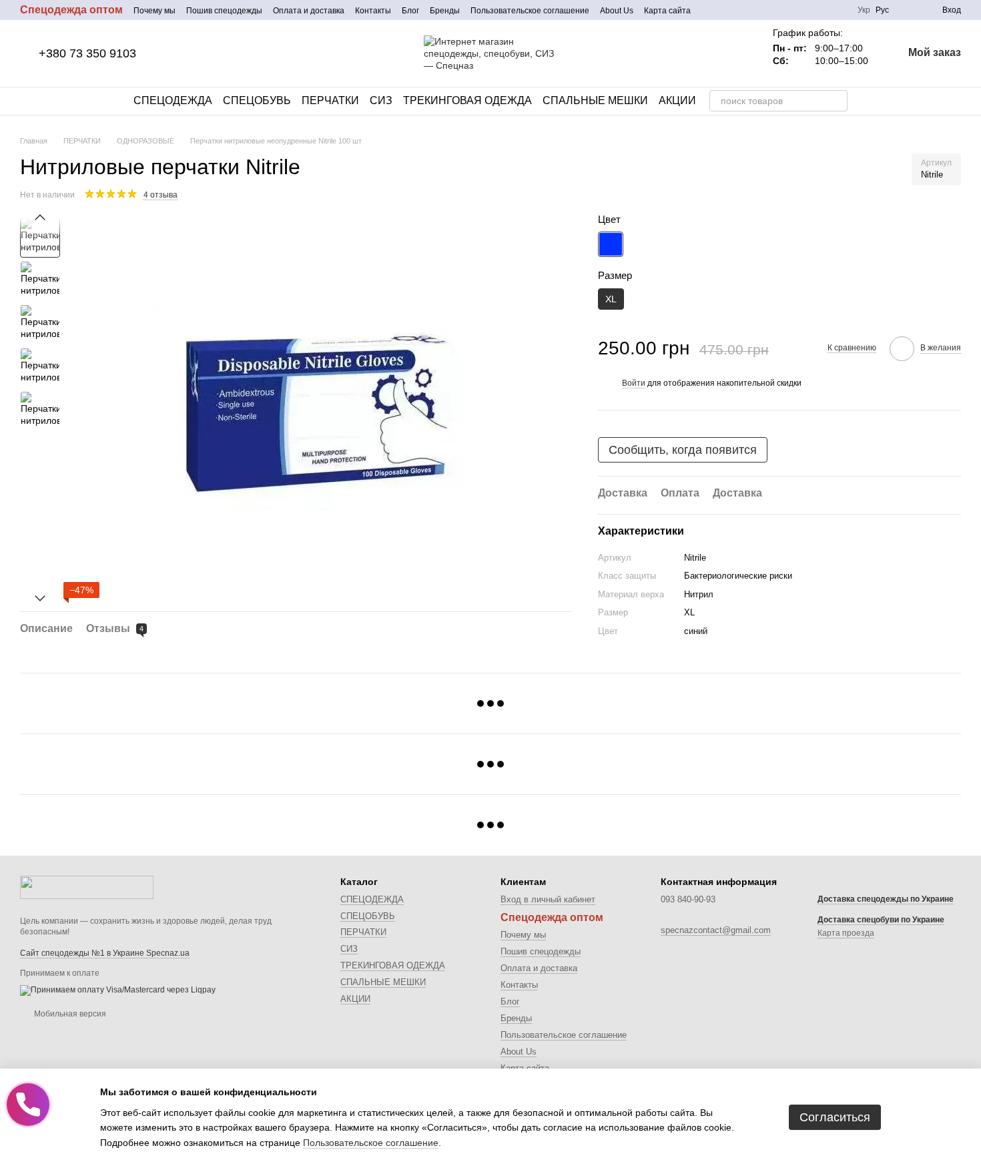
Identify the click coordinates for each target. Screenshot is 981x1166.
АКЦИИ (677, 100)
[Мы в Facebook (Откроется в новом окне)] (709, 10)
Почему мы (154, 10)
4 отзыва (160, 195)
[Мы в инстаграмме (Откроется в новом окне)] (725, 10)
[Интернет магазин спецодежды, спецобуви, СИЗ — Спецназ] (86, 886)
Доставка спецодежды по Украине (886, 899)
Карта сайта (667, 10)
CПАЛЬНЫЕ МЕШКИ (595, 100)
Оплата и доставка (308, 10)
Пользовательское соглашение (529, 10)
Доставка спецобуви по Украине (881, 919)
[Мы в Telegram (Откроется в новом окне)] (741, 10)
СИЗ (381, 100)
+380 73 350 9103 (87, 53)
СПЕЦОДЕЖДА (172, 100)
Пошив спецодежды (224, 10)
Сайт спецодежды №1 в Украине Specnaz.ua (105, 953)
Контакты (373, 10)
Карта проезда (846, 933)
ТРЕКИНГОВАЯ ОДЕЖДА (467, 100)
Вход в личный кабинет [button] (548, 899)
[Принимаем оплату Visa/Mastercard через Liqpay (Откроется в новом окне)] (118, 989)
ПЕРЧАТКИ (330, 100)
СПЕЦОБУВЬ (257, 100)
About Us (616, 10)
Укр (864, 10)
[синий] (610, 243)
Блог (410, 10)
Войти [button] (633, 383)
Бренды (445, 10)
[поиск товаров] (837, 100)
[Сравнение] (907, 10)
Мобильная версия (69, 1013)
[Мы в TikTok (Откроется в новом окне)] (757, 10)
